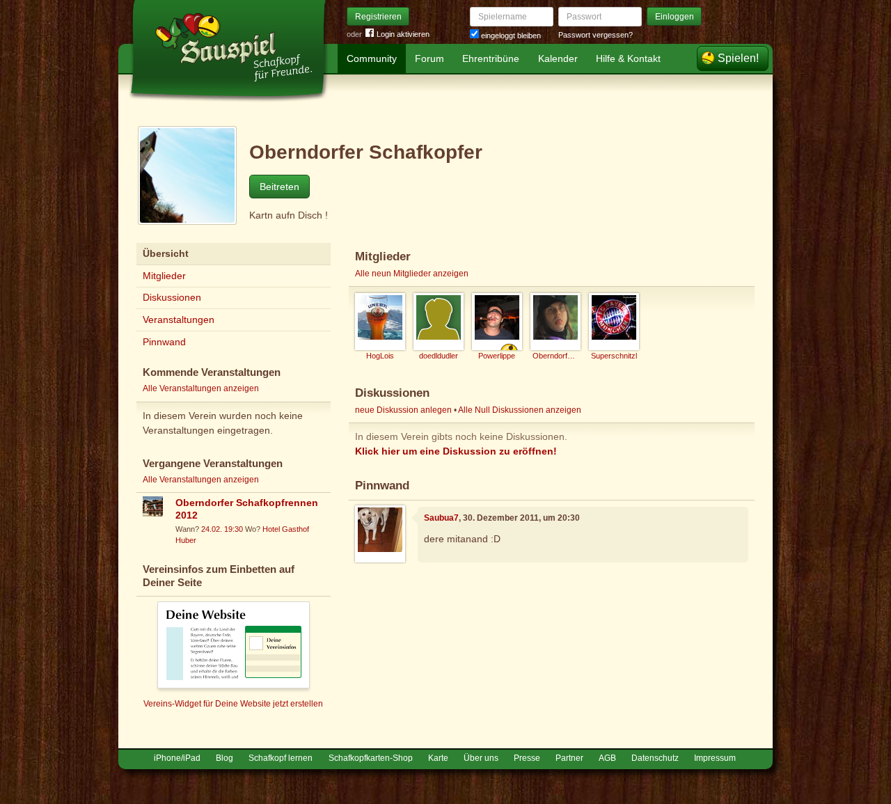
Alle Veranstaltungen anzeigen (201, 388)
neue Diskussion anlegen (403, 410)
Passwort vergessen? (595, 35)
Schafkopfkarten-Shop (371, 758)
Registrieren (378, 17)
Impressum (715, 758)
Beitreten (279, 186)
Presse (527, 758)
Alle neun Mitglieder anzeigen (411, 273)
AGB (607, 758)
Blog (224, 758)
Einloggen (674, 17)
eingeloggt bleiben (510, 35)
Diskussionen (172, 297)
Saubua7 (441, 518)
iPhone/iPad (177, 758)
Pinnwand (164, 341)
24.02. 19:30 (222, 529)
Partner (569, 758)
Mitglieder (164, 275)
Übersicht (166, 253)
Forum (429, 58)
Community (372, 58)
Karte (438, 758)
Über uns (481, 758)
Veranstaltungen (178, 319)
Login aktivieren (403, 34)
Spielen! (738, 58)
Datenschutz (655, 758)
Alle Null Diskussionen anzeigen (519, 410)
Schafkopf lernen (281, 758)
